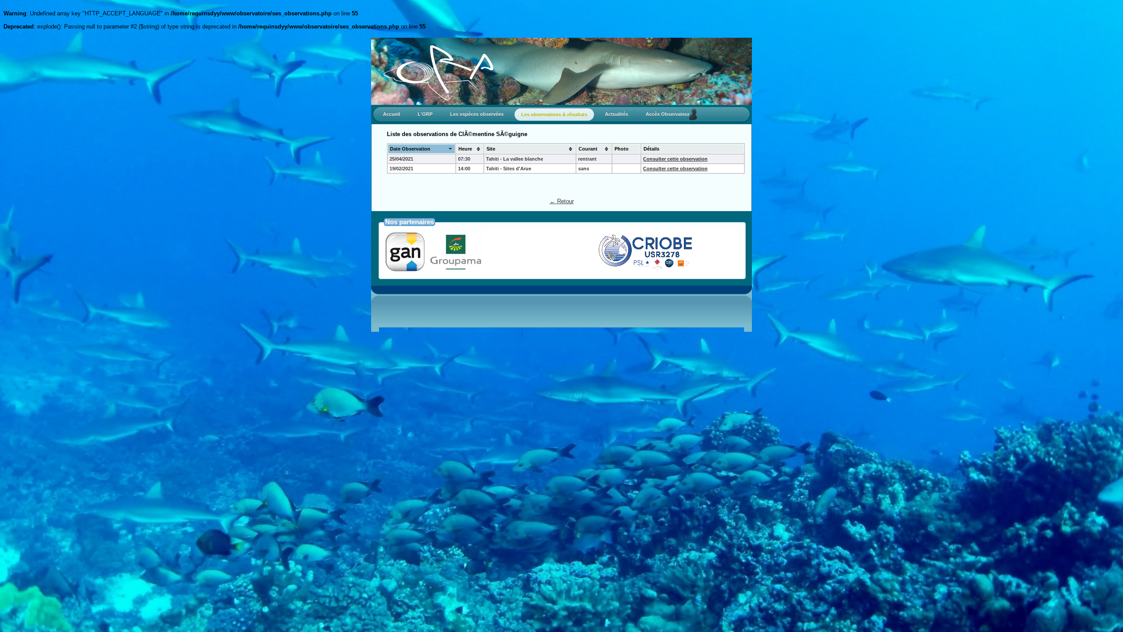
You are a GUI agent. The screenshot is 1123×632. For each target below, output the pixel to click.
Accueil (391, 114)
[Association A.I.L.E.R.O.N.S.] (713, 267)
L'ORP (425, 114)
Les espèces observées (477, 114)
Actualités (616, 114)
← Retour (562, 201)
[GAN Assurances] (433, 269)
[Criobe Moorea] (590, 267)
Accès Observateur (670, 114)
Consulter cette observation (675, 159)
